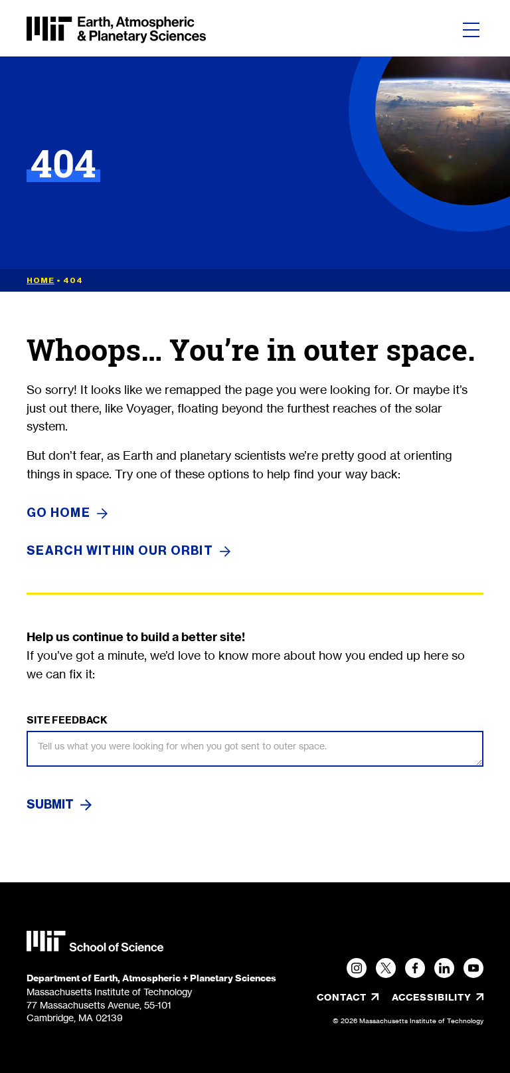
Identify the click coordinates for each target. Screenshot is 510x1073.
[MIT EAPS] (116, 30)
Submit (50, 804)
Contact (342, 997)
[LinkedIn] (444, 968)
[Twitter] (386, 968)
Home (40, 280)
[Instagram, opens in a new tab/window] (357, 968)
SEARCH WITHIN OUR (120, 551)
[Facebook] (415, 968)
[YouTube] (473, 968)
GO (58, 513)
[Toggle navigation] (471, 30)
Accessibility (437, 997)
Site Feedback (67, 720)
